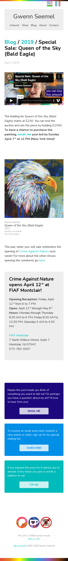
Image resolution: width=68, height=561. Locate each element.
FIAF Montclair (18, 335)
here (42, 260)
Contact (54, 25)
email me (24, 134)
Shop (25, 25)
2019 (27, 42)
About (42, 25)
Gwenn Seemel (34, 16)
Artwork (14, 25)
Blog (33, 25)
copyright (20, 545)
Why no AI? (34, 539)
